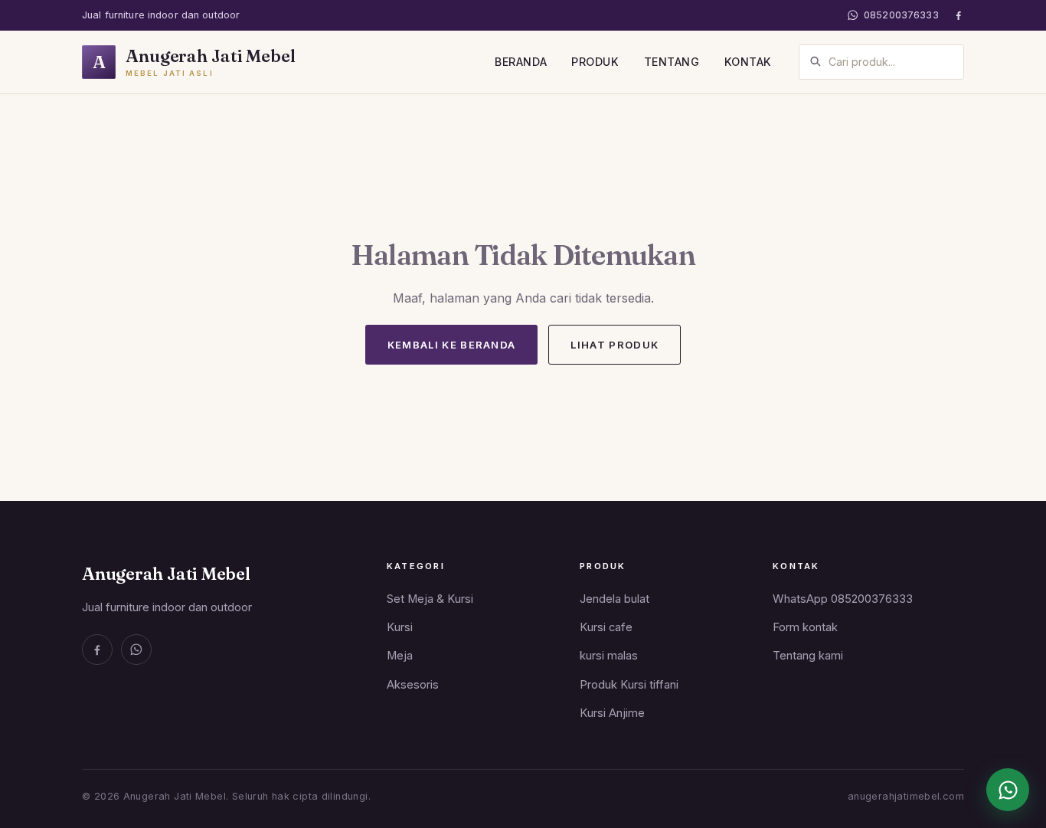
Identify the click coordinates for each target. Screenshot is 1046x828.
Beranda (521, 61)
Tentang (672, 61)
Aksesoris (413, 685)
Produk (595, 61)
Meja (400, 656)
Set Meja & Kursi (430, 599)
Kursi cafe (606, 627)
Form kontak (805, 627)
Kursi (400, 627)
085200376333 (901, 15)
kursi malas (609, 656)
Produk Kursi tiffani (629, 685)
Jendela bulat (614, 599)
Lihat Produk (614, 345)
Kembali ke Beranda (451, 345)
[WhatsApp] (136, 649)
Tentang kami (808, 656)
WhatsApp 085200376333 (843, 599)
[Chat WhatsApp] (1007, 789)
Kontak (748, 61)
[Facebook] (958, 15)
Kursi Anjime (612, 713)
